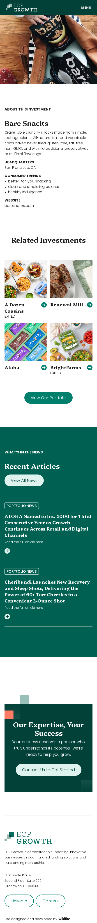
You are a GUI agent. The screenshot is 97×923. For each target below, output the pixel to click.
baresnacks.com (19, 205)
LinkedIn (19, 901)
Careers (50, 901)
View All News (24, 480)
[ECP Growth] (21, 7)
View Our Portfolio (48, 398)
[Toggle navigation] (86, 7)
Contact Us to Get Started (48, 770)
